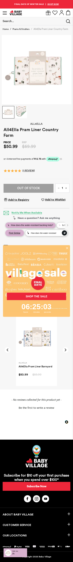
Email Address (43, 279)
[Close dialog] (67, 264)
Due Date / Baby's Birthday (47, 291)
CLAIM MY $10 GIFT (52, 297)
